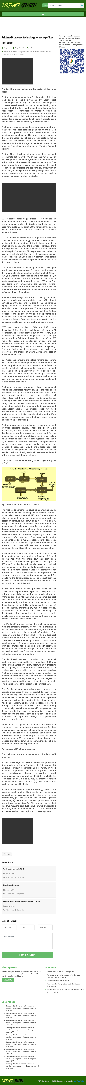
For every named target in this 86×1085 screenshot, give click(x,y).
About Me (8, 980)
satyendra (7, 48)
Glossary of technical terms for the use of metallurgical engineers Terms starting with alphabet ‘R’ (22, 1066)
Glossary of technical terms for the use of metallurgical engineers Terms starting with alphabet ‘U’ (21, 1044)
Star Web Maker (78, 1081)
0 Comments (33, 48)
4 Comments (9, 894)
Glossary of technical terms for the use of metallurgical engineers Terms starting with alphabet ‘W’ (21, 1030)
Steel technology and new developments (60, 972)
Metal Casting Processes (11, 885)
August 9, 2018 (20, 48)
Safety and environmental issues (58, 980)
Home (6, 21)
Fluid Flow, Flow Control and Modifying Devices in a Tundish (21, 902)
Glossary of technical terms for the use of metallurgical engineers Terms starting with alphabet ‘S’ (21, 1059)
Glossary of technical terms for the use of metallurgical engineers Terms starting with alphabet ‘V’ (21, 1037)
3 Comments (9, 877)
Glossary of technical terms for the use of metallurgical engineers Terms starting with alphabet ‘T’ (21, 1052)
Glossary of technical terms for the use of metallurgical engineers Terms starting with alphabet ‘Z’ (21, 1008)
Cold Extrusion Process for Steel (13, 869)
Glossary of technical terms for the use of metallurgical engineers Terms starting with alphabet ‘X (21, 1023)
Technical (16, 21)
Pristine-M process (39, 52)
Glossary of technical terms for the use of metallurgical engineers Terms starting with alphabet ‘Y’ (21, 1015)
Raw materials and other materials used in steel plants (65, 989)
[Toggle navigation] (43, 14)
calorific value (9, 52)
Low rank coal (27, 52)
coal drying (18, 52)
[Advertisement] (17, 71)
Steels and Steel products (55, 993)
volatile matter (18, 55)
